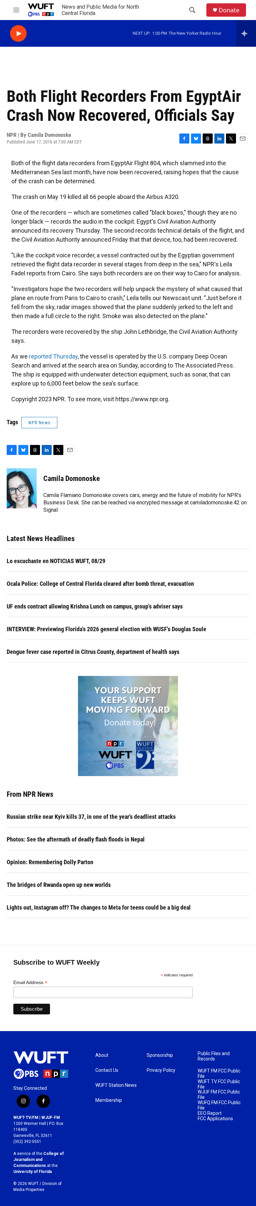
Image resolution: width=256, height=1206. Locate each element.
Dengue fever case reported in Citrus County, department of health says (93, 651)
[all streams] (246, 33)
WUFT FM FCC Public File (219, 1073)
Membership (108, 1100)
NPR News (39, 422)
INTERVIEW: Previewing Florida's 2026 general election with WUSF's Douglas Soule (106, 629)
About (101, 1055)
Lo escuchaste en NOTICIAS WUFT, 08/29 (56, 560)
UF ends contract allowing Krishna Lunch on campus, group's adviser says (95, 606)
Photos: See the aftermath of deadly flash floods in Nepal (76, 839)
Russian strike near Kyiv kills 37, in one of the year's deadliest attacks (91, 816)
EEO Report (210, 1113)
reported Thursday (53, 356)
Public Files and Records (214, 1056)
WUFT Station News (116, 1085)
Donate (229, 10)
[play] (18, 33)
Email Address (30, 982)
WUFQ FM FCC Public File (219, 1105)
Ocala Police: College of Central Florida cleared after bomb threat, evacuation (100, 583)
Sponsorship (160, 1055)
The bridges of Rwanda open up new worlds (59, 884)
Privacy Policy (161, 1070)
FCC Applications (215, 1118)
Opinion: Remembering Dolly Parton (50, 862)
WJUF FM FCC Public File (219, 1095)
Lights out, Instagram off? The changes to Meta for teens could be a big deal (99, 907)
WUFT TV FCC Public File (219, 1084)
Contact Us (106, 1070)
